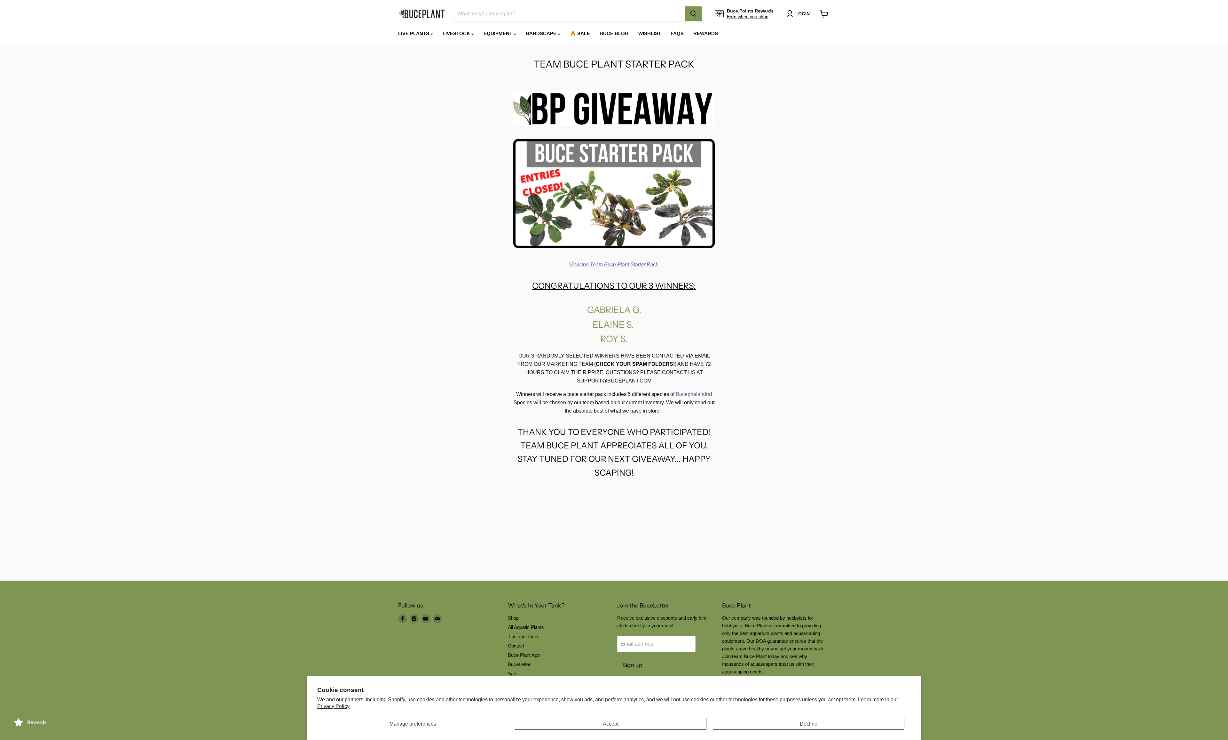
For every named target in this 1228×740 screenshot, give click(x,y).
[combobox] (569, 13)
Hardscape (542, 33)
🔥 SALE (580, 33)
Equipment (499, 33)
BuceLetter (519, 664)
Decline (808, 724)
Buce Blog (614, 33)
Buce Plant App (524, 655)
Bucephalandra (693, 394)
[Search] (693, 13)
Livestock (457, 33)
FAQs (677, 33)
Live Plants (414, 33)
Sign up (632, 665)
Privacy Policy (333, 706)
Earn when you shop (747, 16)
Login (802, 13)
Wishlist (649, 33)
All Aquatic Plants (526, 627)
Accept (610, 724)
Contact (516, 645)
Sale (512, 673)
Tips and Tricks (523, 636)
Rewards (705, 33)
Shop (513, 618)
